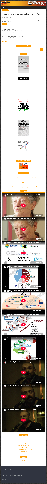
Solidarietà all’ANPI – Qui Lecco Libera (13, 184)
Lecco (25, 15)
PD (28, 15)
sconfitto (3, 17)
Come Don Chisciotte (23, 447)
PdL (30, 15)
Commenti (23, 462)
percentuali (33, 15)
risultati (37, 15)
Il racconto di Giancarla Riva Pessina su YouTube (32, 184)
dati (6, 32)
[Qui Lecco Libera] (23, 1)
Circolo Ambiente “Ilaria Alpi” (23, 445)
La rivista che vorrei (23, 451)
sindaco (7, 17)
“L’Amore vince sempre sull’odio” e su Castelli (22, 14)
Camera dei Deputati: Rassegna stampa (23, 441)
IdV (22, 15)
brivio (21, 30)
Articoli (23, 460)
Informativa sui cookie (6, 469)
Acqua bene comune (23, 438)
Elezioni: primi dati (8, 29)
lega (27, 15)
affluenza (18, 30)
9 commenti (12, 15)
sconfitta (40, 15)
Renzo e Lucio (23, 453)
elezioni (20, 15)
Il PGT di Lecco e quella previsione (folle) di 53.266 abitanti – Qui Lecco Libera (18, 186)
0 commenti (12, 30)
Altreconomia (23, 440)
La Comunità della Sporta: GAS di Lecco (23, 449)
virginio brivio (11, 17)
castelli (17, 15)
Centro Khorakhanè (23, 443)
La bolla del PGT (27, 176)
